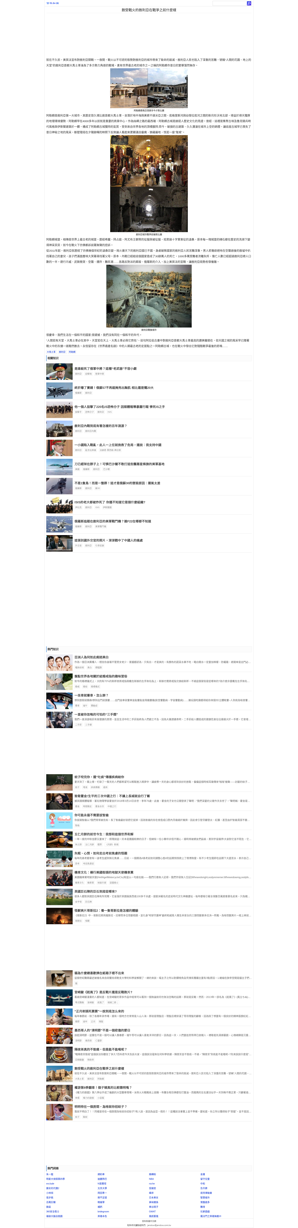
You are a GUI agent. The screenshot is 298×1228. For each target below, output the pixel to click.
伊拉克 (78, 507)
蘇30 (97, 488)
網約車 (101, 1174)
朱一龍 (49, 1174)
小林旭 (49, 1193)
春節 (77, 1021)
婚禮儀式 (95, 686)
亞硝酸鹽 (79, 1059)
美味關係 (153, 1202)
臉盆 (48, 1207)
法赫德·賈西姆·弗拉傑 (110, 450)
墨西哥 (88, 1040)
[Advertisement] (71, 34)
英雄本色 (102, 1216)
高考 (77, 863)
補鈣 (100, 1207)
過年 (85, 1021)
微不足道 (102, 1197)
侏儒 (77, 1098)
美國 (77, 469)
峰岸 (151, 1193)
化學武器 (99, 545)
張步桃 (49, 1197)
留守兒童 (205, 1179)
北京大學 (102, 1188)
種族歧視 (79, 667)
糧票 (99, 844)
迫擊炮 (88, 374)
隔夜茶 (90, 1059)
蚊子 (77, 787)
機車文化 (79, 882)
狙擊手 (78, 412)
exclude (50, 1183)
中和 (202, 1183)
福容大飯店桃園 (54, 1216)
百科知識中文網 (149, 1221)
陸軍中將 (99, 374)
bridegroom (103, 1211)
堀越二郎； (113, 1002)
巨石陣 (88, 901)
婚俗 (85, 686)
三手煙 (88, 724)
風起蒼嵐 (153, 1216)
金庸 (202, 1174)
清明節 (78, 1040)
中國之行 (112, 806)
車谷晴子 (153, 1207)
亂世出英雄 (90, 450)
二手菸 (78, 724)
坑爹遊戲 (205, 1211)
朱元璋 (78, 844)
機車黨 (90, 882)
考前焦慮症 (88, 863)
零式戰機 (79, 1002)
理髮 (101, 1021)
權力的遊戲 (88, 1098)
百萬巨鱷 (51, 1202)
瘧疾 (105, 787)
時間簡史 (87, 806)
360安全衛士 (52, 1211)
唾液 (85, 787)
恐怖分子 (89, 412)
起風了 (100, 1002)
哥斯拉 (78, 921)
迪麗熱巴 (102, 1179)
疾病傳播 (95, 787)
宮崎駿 (90, 1002)
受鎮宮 (152, 1188)
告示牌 (203, 1188)
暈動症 (94, 705)
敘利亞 (62, 352)
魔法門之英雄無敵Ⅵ (210, 1216)
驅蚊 (85, 1117)
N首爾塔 (102, 1183)
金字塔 (78, 901)
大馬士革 (51, 352)
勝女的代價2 (52, 1188)
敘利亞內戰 (90, 431)
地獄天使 (101, 882)
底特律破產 (206, 1193)
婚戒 (77, 686)
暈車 (77, 705)
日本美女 (153, 1197)
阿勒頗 (72, 352)
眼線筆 (101, 1202)
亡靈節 (98, 1040)
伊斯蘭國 (107, 507)
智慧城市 (205, 1197)
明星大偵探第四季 (55, 1179)
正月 (93, 1021)
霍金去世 (99, 806)
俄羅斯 (78, 393)
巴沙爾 (106, 469)
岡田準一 (102, 1193)
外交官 (78, 545)
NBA (151, 1179)
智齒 (77, 825)
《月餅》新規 (111, 844)
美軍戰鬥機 (100, 526)
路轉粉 (152, 1174)
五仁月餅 (89, 844)
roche (152, 1183)
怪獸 (87, 921)
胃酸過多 (205, 1202)
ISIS (110, 412)
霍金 (77, 806)
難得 (202, 1207)
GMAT (152, 1211)
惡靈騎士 (114, 882)
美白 (89, 667)
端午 (85, 705)
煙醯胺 (98, 667)
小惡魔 (100, 1098)
